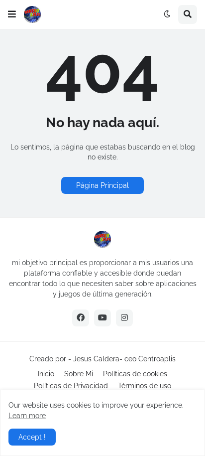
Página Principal (102, 185)
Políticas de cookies (135, 374)
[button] (12, 14)
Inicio (46, 374)
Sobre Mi (78, 374)
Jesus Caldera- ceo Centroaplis (124, 359)
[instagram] (124, 317)
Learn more (27, 416)
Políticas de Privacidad (71, 386)
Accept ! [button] (32, 437)
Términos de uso (144, 386)
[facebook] (80, 317)
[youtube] (102, 317)
